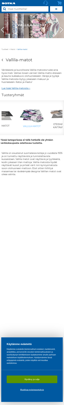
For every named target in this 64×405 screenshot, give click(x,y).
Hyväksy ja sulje (32, 379)
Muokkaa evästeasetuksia (32, 390)
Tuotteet (5, 49)
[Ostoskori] (60, 3)
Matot (12, 49)
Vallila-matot (22, 49)
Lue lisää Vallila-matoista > (16, 88)
